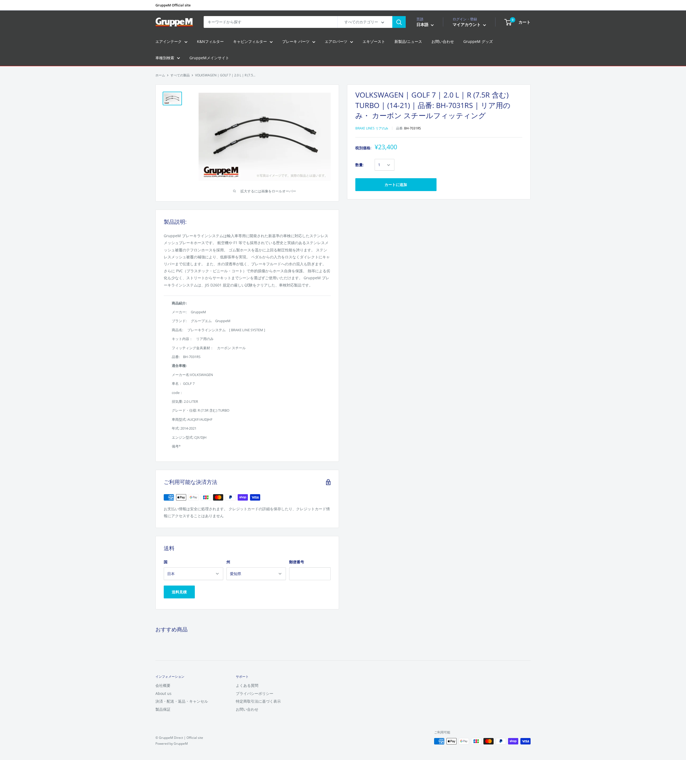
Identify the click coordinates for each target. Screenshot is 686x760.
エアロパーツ (336, 41)
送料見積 (179, 591)
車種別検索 (164, 57)
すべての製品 (180, 75)
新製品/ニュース (408, 41)
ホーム (160, 75)
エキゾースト (374, 41)
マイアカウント (467, 24)
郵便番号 (296, 561)
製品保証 (162, 709)
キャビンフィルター (250, 41)
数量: (359, 164)
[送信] (399, 22)
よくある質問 (247, 685)
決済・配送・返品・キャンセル (181, 701)
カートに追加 (396, 184)
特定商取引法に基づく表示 (258, 701)
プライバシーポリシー (254, 693)
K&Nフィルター (210, 41)
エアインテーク (168, 41)
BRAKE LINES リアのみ (371, 128)
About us (163, 693)
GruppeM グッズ (478, 41)
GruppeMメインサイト (209, 57)
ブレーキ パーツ (296, 41)
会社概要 (162, 685)
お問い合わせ (442, 41)
